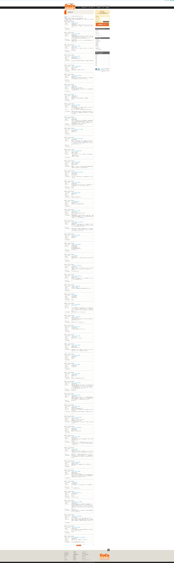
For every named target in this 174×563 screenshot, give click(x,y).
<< (70, 544)
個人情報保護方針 (75, 554)
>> (87, 544)
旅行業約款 (97, 44)
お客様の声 (99, 7)
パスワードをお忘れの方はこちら (98, 21)
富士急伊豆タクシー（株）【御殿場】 (77, 501)
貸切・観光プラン (92, 7)
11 (80, 544)
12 (81, 544)
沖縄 (96, 65)
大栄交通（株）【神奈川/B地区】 (76, 244)
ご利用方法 (97, 30)
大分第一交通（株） (74, 118)
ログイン (106, 21)
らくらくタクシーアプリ (99, 35)
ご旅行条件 (103, 5)
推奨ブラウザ (84, 558)
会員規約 (106, 5)
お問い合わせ (100, 5)
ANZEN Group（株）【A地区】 (76, 182)
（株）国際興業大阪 (74, 295)
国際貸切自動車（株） (75, 95)
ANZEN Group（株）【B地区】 (76, 33)
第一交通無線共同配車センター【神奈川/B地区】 (78, 537)
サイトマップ (97, 34)
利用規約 (109, 5)
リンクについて (98, 47)
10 (79, 544)
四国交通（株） (74, 85)
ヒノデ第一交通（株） (75, 255)
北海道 (96, 54)
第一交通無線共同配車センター (76, 201)
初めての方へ (96, 5)
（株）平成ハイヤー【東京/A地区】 (77, 150)
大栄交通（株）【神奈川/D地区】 (76, 66)
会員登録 (107, 7)
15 (85, 544)
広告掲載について (98, 48)
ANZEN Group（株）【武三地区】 (76, 75)
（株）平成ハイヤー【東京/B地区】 (77, 427)
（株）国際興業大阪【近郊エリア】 (77, 492)
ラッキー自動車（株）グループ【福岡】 (77, 129)
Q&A (103, 7)
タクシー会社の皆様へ (99, 49)
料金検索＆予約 (84, 7)
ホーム (79, 7)
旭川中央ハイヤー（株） (75, 22)
